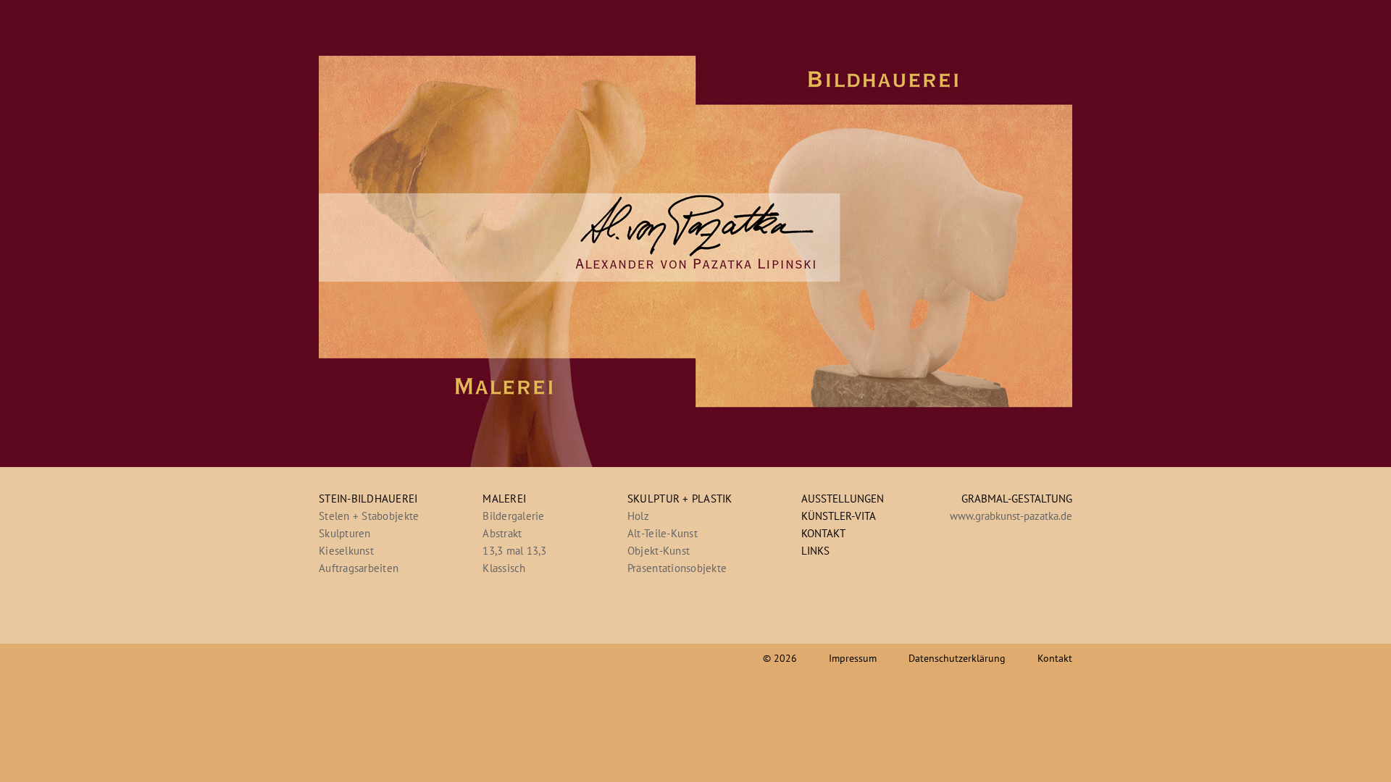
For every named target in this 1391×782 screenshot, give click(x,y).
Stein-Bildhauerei (368, 498)
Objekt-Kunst (658, 551)
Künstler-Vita (838, 516)
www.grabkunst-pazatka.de (1011, 516)
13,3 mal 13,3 (514, 551)
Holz (638, 516)
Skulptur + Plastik (679, 498)
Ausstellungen (842, 498)
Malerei (504, 498)
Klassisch (504, 568)
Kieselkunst (346, 551)
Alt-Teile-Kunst (662, 533)
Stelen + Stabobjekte (369, 516)
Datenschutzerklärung (957, 658)
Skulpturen (345, 533)
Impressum (853, 658)
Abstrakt (502, 533)
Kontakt (823, 533)
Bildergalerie (513, 516)
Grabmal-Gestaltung (1016, 498)
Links (815, 551)
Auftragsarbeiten (358, 568)
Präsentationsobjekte (677, 568)
